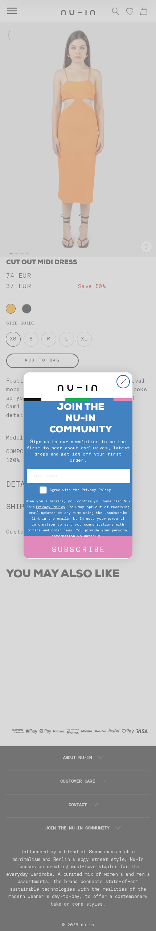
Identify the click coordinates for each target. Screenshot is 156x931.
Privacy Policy (50, 507)
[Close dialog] (123, 381)
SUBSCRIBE (79, 550)
